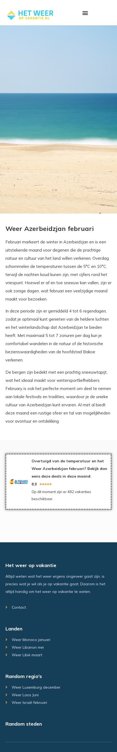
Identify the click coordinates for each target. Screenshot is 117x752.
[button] (85, 12)
